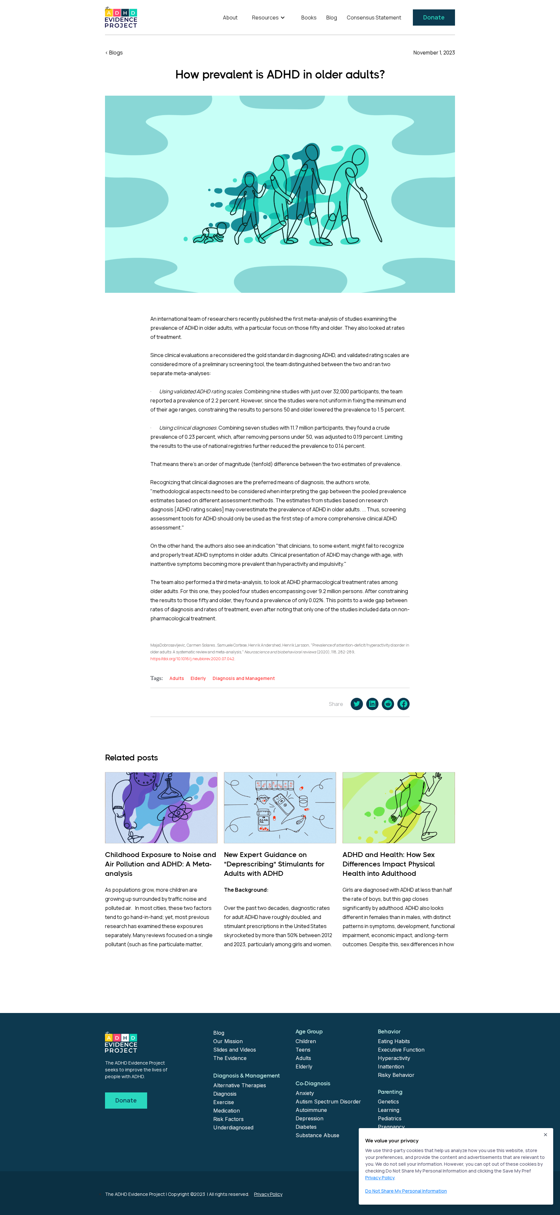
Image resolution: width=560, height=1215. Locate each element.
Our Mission (228, 1041)
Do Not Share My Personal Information (406, 1191)
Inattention (391, 1066)
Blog (331, 17)
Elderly (304, 1066)
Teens (303, 1049)
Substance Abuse (317, 1135)
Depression (309, 1118)
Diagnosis (225, 1093)
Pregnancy (391, 1127)
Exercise (223, 1102)
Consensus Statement (374, 17)
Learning (388, 1110)
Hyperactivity (394, 1058)
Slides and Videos (234, 1049)
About (230, 17)
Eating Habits (394, 1041)
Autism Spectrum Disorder (328, 1101)
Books (309, 17)
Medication (226, 1110)
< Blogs (114, 52)
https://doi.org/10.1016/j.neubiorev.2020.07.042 (192, 658)
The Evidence (230, 1058)
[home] (121, 17)
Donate (434, 17)
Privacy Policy (268, 1194)
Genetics (388, 1101)
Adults (303, 1058)
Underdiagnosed (233, 1127)
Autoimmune (311, 1110)
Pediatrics (390, 1118)
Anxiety (305, 1093)
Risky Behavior (396, 1075)
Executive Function (401, 1049)
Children (306, 1041)
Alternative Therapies (239, 1085)
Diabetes (306, 1127)
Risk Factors (228, 1119)
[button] (269, 17)
